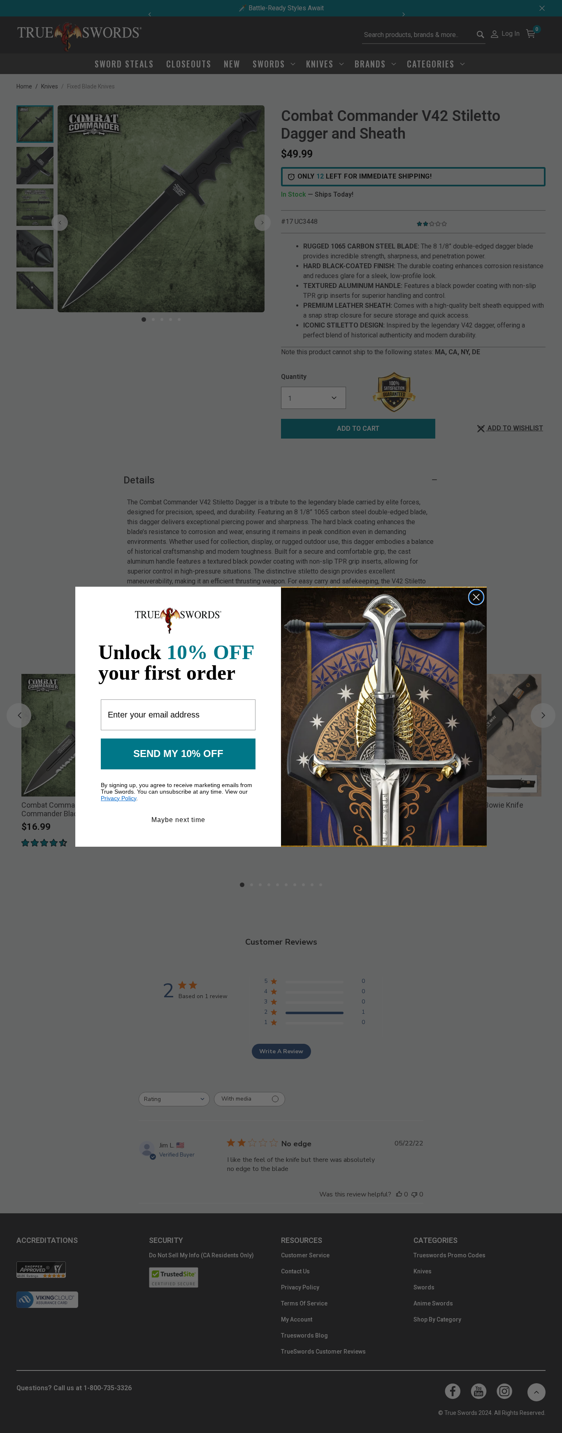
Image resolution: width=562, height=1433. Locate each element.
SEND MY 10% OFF (178, 753)
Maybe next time (178, 819)
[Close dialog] (476, 597)
